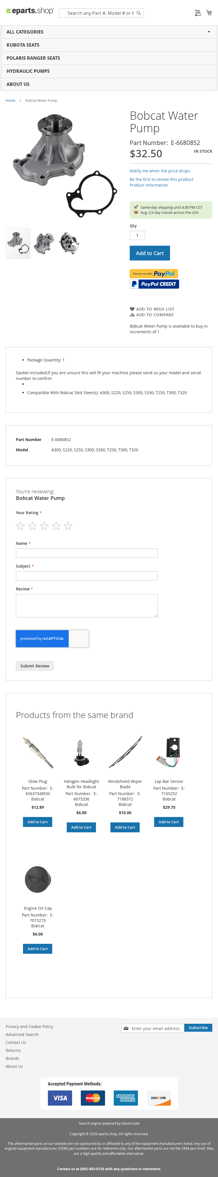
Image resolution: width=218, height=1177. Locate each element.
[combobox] (101, 13)
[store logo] (30, 10)
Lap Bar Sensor (169, 781)
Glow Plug (37, 781)
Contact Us (16, 1042)
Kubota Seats (23, 45)
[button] (44, 243)
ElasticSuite (130, 1123)
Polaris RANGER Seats (33, 58)
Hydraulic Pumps (28, 71)
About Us (18, 84)
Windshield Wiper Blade (125, 784)
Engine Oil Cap (38, 908)
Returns (13, 1050)
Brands (12, 1058)
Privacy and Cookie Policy (29, 1026)
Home (10, 100)
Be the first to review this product (161, 179)
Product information (149, 185)
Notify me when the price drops (160, 170)
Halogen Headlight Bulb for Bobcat (81, 784)
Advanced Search (22, 1034)
